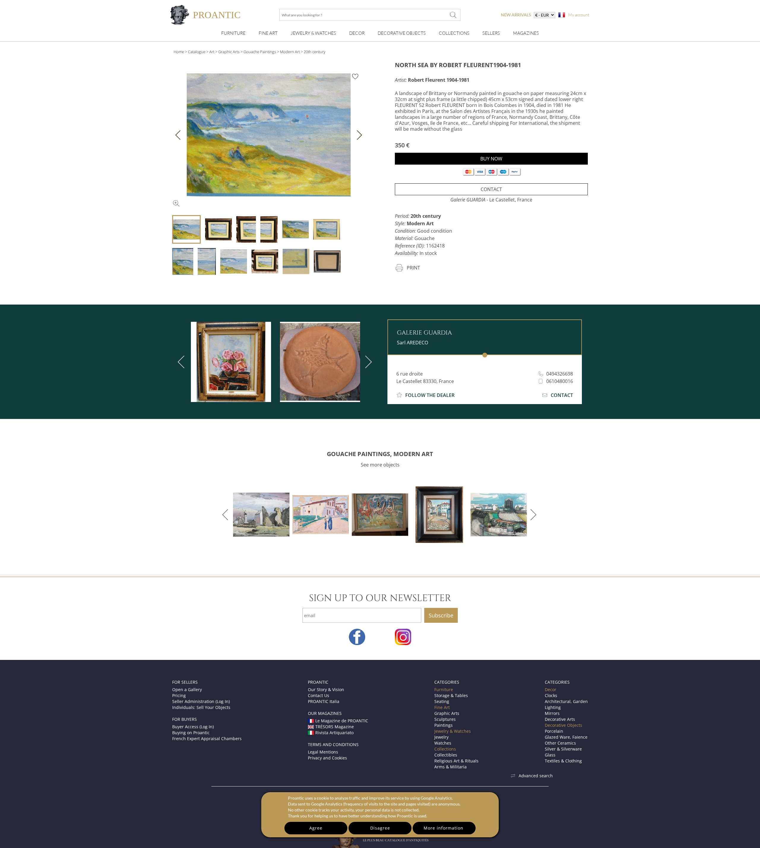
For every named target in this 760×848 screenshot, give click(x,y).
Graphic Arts (229, 51)
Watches (442, 743)
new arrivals (516, 14)
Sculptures (445, 719)
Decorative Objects (402, 33)
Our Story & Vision (326, 689)
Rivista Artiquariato (334, 732)
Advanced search (536, 775)
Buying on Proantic (191, 732)
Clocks (551, 695)
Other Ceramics (560, 743)
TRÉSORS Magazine (334, 726)
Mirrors (552, 713)
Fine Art (268, 33)
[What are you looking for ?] (453, 15)
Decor (357, 33)
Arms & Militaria (450, 767)
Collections (454, 33)
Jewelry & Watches (313, 33)
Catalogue (196, 51)
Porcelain (554, 731)
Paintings (443, 725)
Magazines (526, 33)
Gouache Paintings (259, 51)
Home (179, 51)
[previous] (182, 361)
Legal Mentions (323, 752)
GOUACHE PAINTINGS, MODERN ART (380, 454)
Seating (441, 701)
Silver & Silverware (563, 749)
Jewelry (441, 737)
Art (211, 51)
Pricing (179, 695)
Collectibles (445, 755)
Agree (315, 828)
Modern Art (290, 51)
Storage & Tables (451, 695)
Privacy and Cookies (327, 758)
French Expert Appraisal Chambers (207, 738)
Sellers (491, 33)
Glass (550, 755)
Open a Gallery (187, 689)
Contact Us (318, 695)
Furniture (233, 33)
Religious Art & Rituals (456, 761)
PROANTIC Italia (323, 701)
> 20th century (313, 51)
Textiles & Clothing (563, 761)
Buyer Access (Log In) (193, 726)
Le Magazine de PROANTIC (341, 721)
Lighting (553, 707)
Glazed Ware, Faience (566, 737)
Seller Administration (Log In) (201, 701)
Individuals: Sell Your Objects (201, 707)
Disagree (380, 828)
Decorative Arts (560, 719)
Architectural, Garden (566, 701)
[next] (367, 361)
